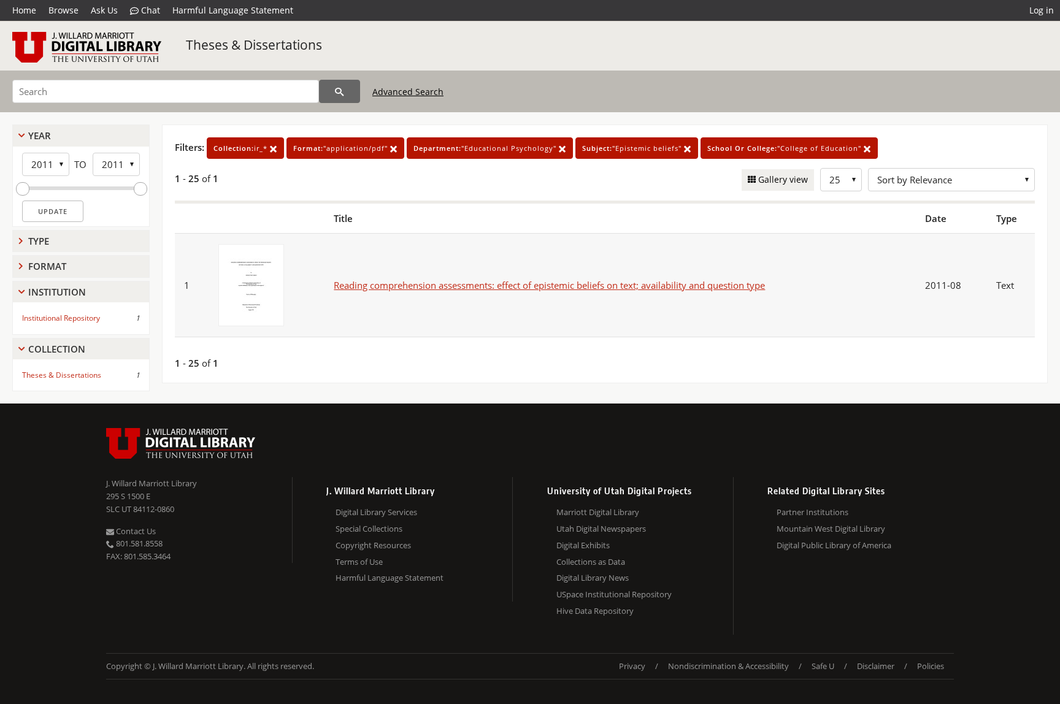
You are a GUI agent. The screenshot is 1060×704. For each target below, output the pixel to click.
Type (38, 241)
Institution (57, 292)
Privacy (632, 665)
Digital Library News (592, 577)
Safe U (823, 665)
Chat (149, 10)
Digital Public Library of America (834, 545)
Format (47, 266)
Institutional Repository (61, 318)
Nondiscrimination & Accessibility (728, 665)
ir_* (241, 148)
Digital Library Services (376, 512)
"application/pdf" (341, 148)
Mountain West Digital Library (831, 528)
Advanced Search (408, 92)
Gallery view (782, 179)
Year (39, 135)
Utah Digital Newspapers (601, 528)
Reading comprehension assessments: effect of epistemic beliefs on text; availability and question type (549, 285)
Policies (930, 665)
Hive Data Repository (595, 610)
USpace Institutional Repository (614, 594)
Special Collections (369, 528)
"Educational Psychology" (486, 148)
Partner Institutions (812, 512)
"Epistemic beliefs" (633, 148)
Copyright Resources (373, 545)
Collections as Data (590, 561)
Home (24, 10)
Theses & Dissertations (254, 44)
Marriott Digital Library (597, 512)
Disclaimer (875, 665)
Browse (63, 10)
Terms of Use (359, 561)
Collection (56, 349)
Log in (1041, 10)
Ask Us (104, 10)
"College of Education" (785, 148)
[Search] (339, 91)
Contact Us (135, 531)
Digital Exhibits (583, 545)
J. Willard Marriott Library (151, 483)
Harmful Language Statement (232, 10)
